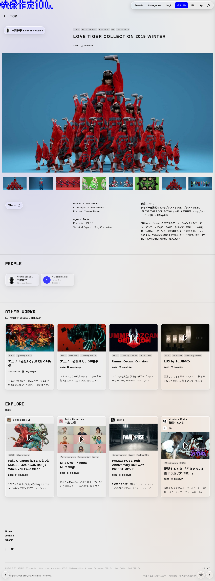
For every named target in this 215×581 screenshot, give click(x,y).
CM (106, 568)
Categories (154, 5)
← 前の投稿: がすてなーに (209, 575)
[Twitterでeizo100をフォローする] (12, 549)
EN (192, 5)
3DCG (64, 568)
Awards (139, 5)
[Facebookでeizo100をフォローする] (6, 549)
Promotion (98, 568)
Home (8, 531)
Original (123, 568)
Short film (114, 568)
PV (139, 568)
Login (169, 5)
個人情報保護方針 (187, 576)
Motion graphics (76, 568)
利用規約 (173, 576)
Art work (88, 568)
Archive (9, 535)
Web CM (132, 568)
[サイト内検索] (209, 5)
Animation (55, 568)
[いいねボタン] (200, 574)
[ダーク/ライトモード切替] (201, 5)
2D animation (31, 568)
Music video (44, 568)
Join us (181, 5)
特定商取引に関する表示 (154, 576)
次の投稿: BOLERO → (5, 575)
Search (9, 539)
